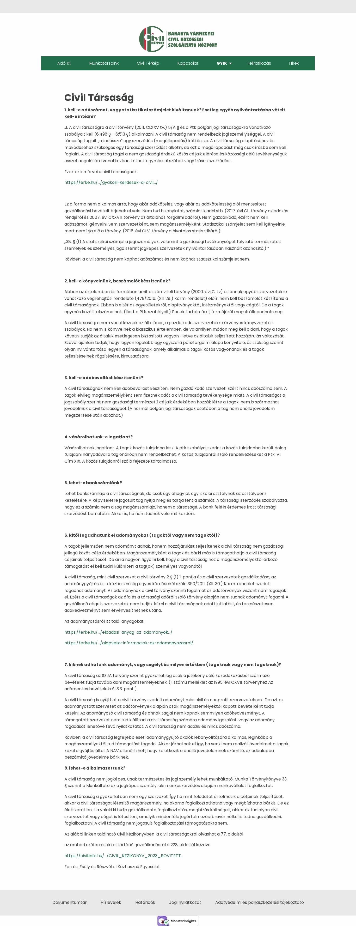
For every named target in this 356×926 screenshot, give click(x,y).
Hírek (294, 63)
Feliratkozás (259, 63)
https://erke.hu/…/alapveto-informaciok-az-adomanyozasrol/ (128, 643)
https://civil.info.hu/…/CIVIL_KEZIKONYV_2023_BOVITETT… (123, 856)
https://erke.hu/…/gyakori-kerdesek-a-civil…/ (111, 182)
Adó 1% (64, 63)
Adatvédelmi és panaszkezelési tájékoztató (259, 902)
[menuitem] (64, 63)
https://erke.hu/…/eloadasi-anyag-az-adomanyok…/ (118, 632)
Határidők (145, 902)
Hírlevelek (111, 902)
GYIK (222, 63)
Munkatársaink (104, 63)
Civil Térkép (148, 63)
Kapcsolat (187, 63)
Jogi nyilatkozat (185, 902)
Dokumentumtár (69, 902)
